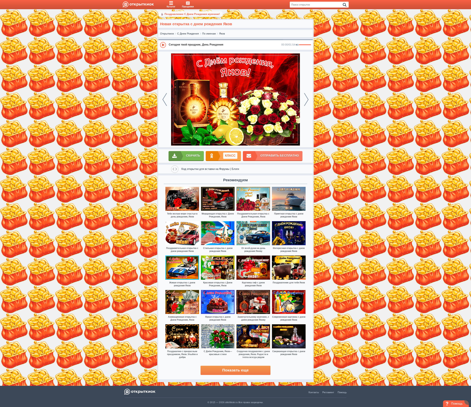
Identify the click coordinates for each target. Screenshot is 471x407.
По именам (209, 33)
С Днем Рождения (188, 33)
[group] (235, 45)
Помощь (342, 392)
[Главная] (138, 4)
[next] (306, 99)
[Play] (163, 45)
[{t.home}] (140, 392)
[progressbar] (305, 45)
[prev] (164, 99)
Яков (222, 33)
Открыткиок (167, 33)
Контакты (314, 392)
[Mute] (297, 45)
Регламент (328, 392)
